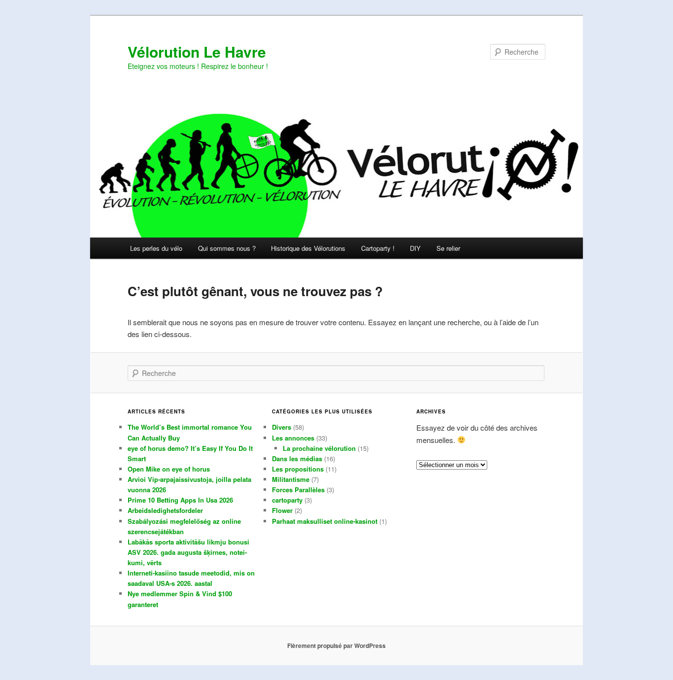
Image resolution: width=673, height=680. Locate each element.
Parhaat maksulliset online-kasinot (324, 521)
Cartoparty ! (378, 248)
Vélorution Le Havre (197, 51)
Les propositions (298, 469)
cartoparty (287, 500)
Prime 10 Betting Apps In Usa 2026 (180, 500)
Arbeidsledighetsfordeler (165, 510)
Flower (282, 510)
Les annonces (293, 437)
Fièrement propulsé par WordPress (336, 645)
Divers (281, 427)
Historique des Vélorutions (308, 248)
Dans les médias (297, 458)
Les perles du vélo (156, 248)
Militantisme (290, 479)
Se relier (448, 248)
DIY (415, 248)
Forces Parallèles (298, 489)
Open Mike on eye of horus (169, 469)
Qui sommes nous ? (227, 248)
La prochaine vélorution (319, 448)
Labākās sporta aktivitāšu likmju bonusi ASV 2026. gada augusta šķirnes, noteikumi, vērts (188, 552)
